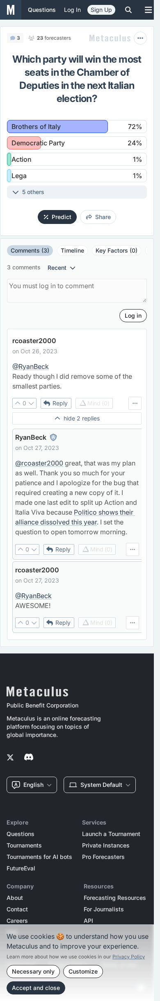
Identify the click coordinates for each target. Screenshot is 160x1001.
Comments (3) (30, 250)
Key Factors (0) (116, 250)
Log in (72, 9)
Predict (61, 216)
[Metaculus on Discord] (29, 758)
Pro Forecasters (103, 857)
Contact (17, 909)
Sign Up (101, 9)
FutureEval (21, 868)
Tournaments (24, 845)
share (103, 216)
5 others (33, 191)
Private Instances (106, 845)
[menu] (135, 403)
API (88, 920)
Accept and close (36, 987)
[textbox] (77, 376)
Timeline (72, 250)
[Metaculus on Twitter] (10, 758)
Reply (60, 403)
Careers (17, 920)
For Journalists (104, 909)
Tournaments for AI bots (39, 857)
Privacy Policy (128, 957)
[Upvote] (18, 403)
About (15, 898)
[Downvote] (31, 403)
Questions (20, 834)
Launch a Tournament (111, 834)
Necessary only (33, 971)
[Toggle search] (128, 10)
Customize (83, 971)
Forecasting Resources (115, 898)
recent (57, 267)
